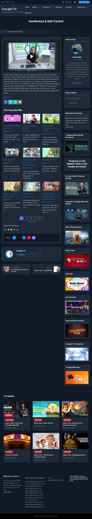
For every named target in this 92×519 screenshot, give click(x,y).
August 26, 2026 (40, 426)
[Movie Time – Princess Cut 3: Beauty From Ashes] (75, 409)
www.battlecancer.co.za (33, 491)
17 (37, 218)
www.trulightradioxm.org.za (34, 481)
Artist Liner (9, 420)
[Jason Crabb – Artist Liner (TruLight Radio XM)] (17, 409)
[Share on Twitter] (19, 238)
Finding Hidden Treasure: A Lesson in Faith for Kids (50, 196)
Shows (34, 7)
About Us (28, 13)
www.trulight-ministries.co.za (35, 484)
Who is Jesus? (9, 160)
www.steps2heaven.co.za (33, 495)
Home (27, 7)
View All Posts (31, 254)
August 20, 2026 (40, 459)
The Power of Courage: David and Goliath (50, 128)
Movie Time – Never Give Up (43, 423)
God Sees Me (28, 194)
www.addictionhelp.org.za (34, 497)
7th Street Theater (11, 455)
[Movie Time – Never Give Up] (46, 409)
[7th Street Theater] (17, 441)
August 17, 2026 (69, 458)
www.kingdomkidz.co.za (33, 486)
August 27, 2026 (11, 428)
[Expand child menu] (39, 7)
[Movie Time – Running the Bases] (75, 441)
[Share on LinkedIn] (24, 238)
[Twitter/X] (66, 2)
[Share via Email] (34, 238)
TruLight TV (9, 9)
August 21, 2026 (69, 428)
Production (46, 7)
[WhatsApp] (15, 102)
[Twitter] (10, 102)
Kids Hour (59, 7)
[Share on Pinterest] (29, 238)
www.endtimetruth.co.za (33, 488)
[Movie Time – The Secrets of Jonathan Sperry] (46, 441)
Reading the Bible (49, 160)
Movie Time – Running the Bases (74, 455)
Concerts (68, 7)
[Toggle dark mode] (75, 2)
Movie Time (81, 7)
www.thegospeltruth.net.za (34, 493)
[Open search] (70, 2)
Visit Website (78, 83)
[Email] (20, 102)
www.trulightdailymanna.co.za (35, 507)
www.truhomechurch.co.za (34, 502)
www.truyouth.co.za (32, 500)
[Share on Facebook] (14, 238)
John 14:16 (69, 127)
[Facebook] (63, 2)
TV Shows (9, 451)
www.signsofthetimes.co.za (34, 504)
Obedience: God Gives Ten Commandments (29, 162)
